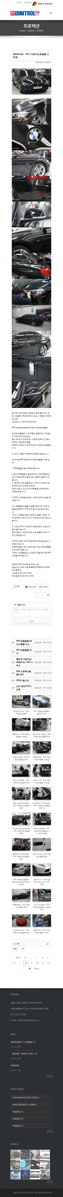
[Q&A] (13, 1034)
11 (43, 963)
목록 (17, 586)
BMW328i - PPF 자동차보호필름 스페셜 (31, 56)
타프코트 (38, 642)
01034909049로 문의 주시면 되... (26, 1098)
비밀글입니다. (18, 1112)
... (31, 957)
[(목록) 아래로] (42, 595)
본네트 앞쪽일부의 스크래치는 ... (25, 1105)
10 (37, 963)
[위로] (37, 595)
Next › (37, 968)
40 (29, 968)
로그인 (19, 3)
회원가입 (28, 3)
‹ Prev (17, 957)
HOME (23, 31)
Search (47, 943)
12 (48, 963)
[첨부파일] (48, 595)
